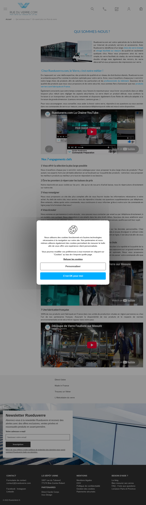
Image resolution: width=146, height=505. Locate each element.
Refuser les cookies (73, 259)
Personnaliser (73, 266)
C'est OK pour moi (73, 276)
